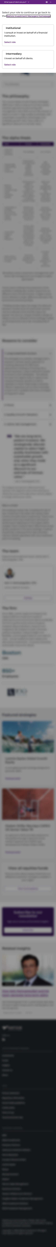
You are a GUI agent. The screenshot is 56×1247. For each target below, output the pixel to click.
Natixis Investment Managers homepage (28, 16)
